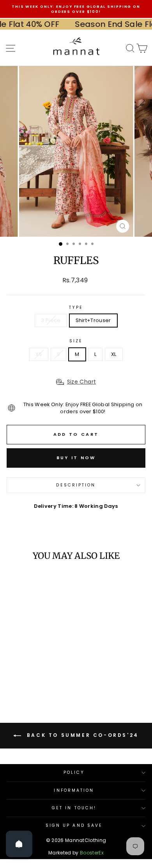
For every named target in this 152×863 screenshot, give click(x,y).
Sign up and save (74, 825)
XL (114, 354)
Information (74, 790)
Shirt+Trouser (93, 320)
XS (38, 354)
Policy (74, 772)
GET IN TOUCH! (74, 808)
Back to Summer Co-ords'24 (81, 735)
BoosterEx (92, 852)
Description (75, 485)
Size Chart (81, 382)
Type (76, 307)
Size (76, 341)
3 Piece (50, 320)
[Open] (19, 844)
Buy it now (76, 457)
